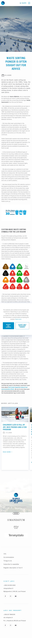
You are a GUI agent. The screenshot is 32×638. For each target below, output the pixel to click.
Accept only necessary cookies (22, 326)
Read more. (18, 319)
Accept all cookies (8, 326)
